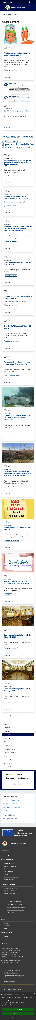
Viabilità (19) (7, 767)
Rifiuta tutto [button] (18, 1013)
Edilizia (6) (7, 742)
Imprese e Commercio (10, 891)
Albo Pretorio (7, 992)
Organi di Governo (9, 863)
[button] (18, 1017)
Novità (10, 15)
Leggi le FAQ (7, 978)
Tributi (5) (7, 763)
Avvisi (9, 48)
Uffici (5, 869)
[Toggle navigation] (3, 7)
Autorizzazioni (11, 913)
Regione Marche (7, 2)
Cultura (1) (7, 738)
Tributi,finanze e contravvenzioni (16, 907)
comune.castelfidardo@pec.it (12, 960)
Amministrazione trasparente (12, 989)
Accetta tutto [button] (18, 1009)
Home (3, 15)
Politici (6, 874)
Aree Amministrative (10, 866)
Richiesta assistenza (9, 981)
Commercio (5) (8, 731)
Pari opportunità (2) (9, 749)
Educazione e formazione (14, 902)
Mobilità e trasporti (9, 893)
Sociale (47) (7, 760)
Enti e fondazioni (8, 871)
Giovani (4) (7, 745)
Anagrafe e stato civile (10, 888)
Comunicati (7, 926)
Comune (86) (7, 735)
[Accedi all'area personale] (29, 2)
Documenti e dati (9, 880)
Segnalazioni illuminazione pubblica (14, 976)
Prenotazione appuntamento (12, 970)
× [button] (34, 994)
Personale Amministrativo (11, 877)
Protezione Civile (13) (10, 753)
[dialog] (18, 1006)
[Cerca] (32, 7)
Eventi (6, 939)
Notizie (6, 923)
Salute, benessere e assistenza (15, 910)
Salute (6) (7, 756)
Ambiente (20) (8, 728)
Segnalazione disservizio (11, 973)
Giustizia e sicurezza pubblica (15, 904)
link (2, 1005)
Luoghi (6, 936)
